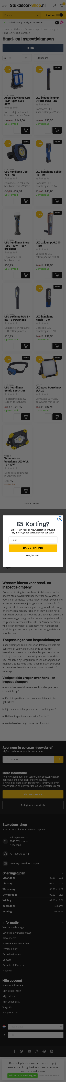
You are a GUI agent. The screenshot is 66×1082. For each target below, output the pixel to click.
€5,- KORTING (33, 548)
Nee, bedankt (33, 555)
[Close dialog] (60, 518)
